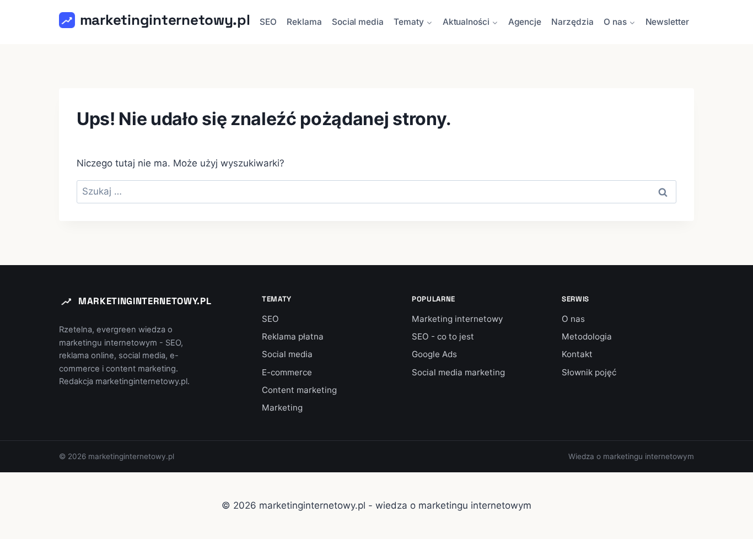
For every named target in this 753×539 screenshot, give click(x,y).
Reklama (304, 22)
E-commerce (287, 372)
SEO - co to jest (443, 336)
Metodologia (587, 336)
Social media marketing (458, 372)
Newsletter (667, 22)
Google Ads (434, 354)
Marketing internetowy (457, 319)
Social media (358, 22)
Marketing (282, 407)
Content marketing (299, 390)
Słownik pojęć (589, 372)
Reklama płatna (293, 336)
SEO (268, 22)
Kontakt (577, 354)
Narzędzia (572, 22)
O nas (573, 319)
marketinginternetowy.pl (144, 301)
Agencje (524, 22)
